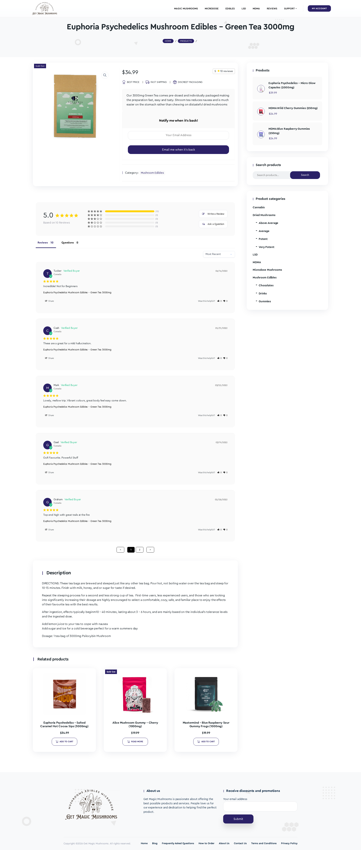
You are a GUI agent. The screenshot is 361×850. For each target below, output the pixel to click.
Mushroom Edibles (152, 172)
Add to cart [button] (66, 742)
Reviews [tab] (43, 242)
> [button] (150, 550)
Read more (137, 742)
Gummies (265, 301)
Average (264, 231)
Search (305, 175)
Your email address (235, 799)
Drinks (263, 293)
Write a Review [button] (215, 214)
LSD (255, 254)
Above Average (268, 223)
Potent (263, 239)
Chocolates (266, 285)
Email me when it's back (178, 149)
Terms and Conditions (264, 843)
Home (144, 843)
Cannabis (259, 207)
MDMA (257, 262)
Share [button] (51, 301)
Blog (154, 843)
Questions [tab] (67, 242)
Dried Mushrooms (264, 215)
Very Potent (266, 247)
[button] (104, 75)
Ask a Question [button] (216, 224)
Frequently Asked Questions (178, 843)
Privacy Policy (289, 843)
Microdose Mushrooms (267, 269)
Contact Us (240, 843)
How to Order (206, 843)
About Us (224, 843)
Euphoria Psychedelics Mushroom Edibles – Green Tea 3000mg (77, 292)
